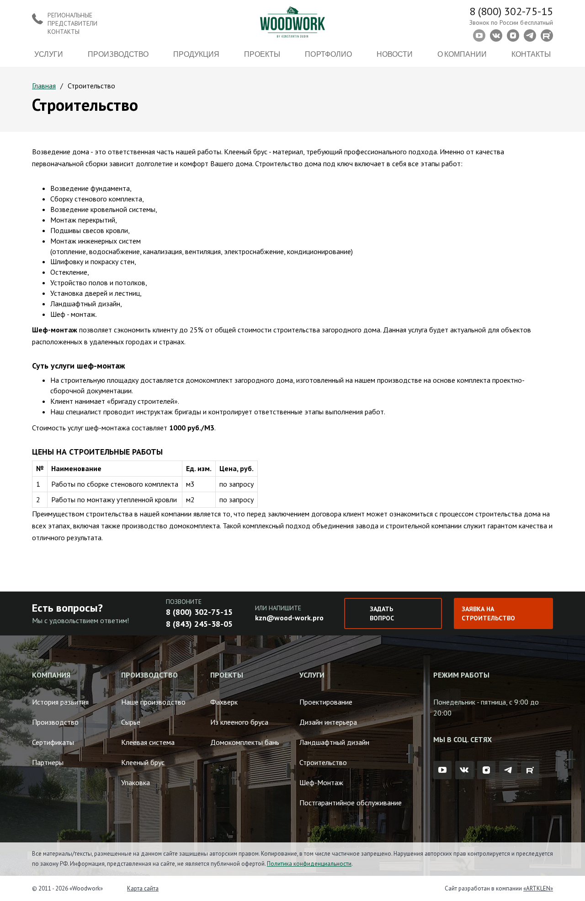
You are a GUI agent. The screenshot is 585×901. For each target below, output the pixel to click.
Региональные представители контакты (72, 23)
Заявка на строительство (488, 613)
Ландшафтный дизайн (334, 742)
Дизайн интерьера (328, 722)
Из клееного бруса (239, 722)
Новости (395, 53)
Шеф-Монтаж (321, 782)
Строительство (323, 762)
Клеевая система (148, 742)
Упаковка (135, 782)
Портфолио (328, 53)
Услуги (48, 53)
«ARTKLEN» (538, 888)
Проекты (262, 53)
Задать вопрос (382, 613)
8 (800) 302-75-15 (511, 11)
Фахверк (224, 701)
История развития (60, 701)
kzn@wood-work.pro (289, 617)
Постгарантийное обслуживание (350, 802)
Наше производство (153, 701)
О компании (462, 53)
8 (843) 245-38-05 (199, 624)
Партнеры (48, 762)
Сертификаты (53, 742)
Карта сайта (143, 888)
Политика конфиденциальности (309, 864)
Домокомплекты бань (244, 742)
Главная (44, 85)
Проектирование (325, 701)
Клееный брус (143, 762)
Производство (118, 53)
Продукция (196, 53)
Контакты (531, 53)
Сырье (130, 722)
